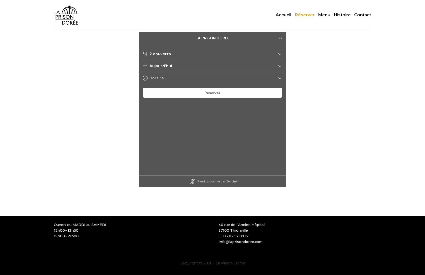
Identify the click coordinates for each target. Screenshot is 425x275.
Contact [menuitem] (362, 14)
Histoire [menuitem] (342, 14)
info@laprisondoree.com (240, 242)
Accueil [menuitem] (283, 14)
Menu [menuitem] (324, 14)
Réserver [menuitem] (305, 14)
